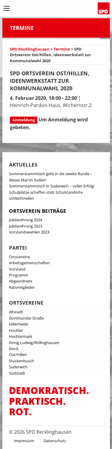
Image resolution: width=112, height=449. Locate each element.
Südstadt (17, 373)
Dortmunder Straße (26, 318)
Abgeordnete (20, 281)
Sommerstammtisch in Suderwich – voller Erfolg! (51, 186)
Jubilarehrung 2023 (25, 226)
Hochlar (16, 330)
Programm (18, 275)
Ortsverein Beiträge (37, 210)
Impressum (24, 440)
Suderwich (18, 366)
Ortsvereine (19, 256)
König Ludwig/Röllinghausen (34, 342)
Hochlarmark (20, 336)
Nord (13, 348)
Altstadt (16, 311)
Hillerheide (18, 324)
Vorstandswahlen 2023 (29, 232)
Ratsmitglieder (22, 287)
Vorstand (17, 269)
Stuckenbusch (21, 361)
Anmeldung (23, 120)
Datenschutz (55, 440)
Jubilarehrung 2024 (25, 219)
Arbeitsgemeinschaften (29, 262)
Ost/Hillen (18, 354)
